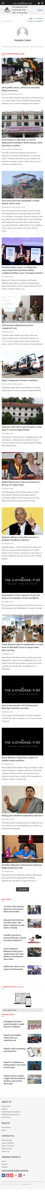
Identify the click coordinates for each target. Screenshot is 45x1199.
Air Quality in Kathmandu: (35, 21)
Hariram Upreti (20, 207)
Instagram (5, 1167)
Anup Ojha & (8, 94)
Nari (16, 1175)
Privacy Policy (6, 1117)
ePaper (4, 1130)
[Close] (1, 10)
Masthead (5, 1109)
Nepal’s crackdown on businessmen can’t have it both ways (15, 1064)
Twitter (4, 1161)
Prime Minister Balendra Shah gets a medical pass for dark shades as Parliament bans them (13, 954)
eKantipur (3, 1175)
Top (42, 1190)
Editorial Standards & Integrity (11, 1112)
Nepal (12, 1175)
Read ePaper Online (10, 1010)
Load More (22, 889)
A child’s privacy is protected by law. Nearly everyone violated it (15, 937)
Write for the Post (7, 1140)
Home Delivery (6, 1127)
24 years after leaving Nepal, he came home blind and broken (14, 909)
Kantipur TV (24, 1175)
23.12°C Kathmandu (37, 18)
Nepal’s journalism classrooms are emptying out (12, 1037)
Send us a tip (5, 1151)
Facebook (4, 1164)
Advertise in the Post (8, 1146)
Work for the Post (7, 1148)
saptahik (7, 1175)
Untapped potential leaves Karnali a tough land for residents (14, 1024)
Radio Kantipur (20, 1175)
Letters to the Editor (8, 1143)
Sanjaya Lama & (9, 207)
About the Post (6, 1106)
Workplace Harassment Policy (11, 1114)
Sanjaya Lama (17, 94)
